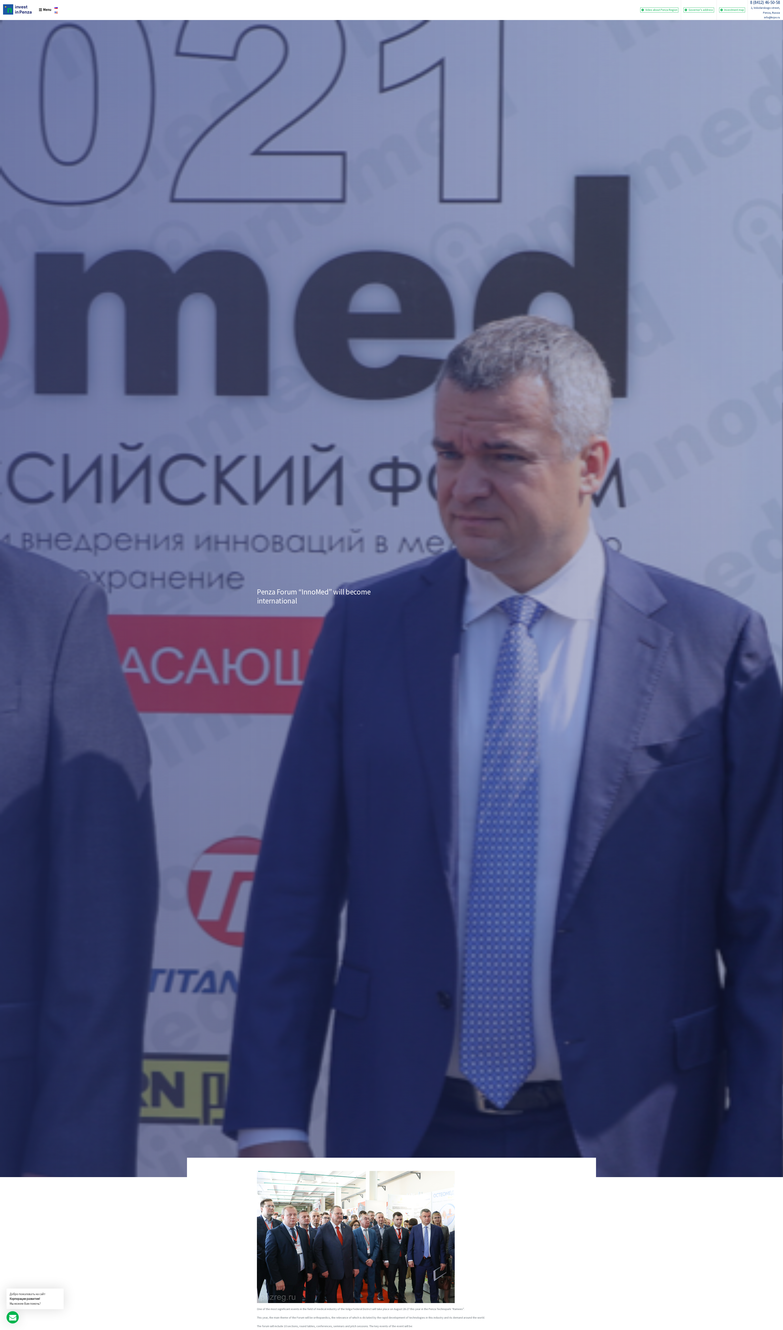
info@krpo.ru (772, 17)
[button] (42, 9)
